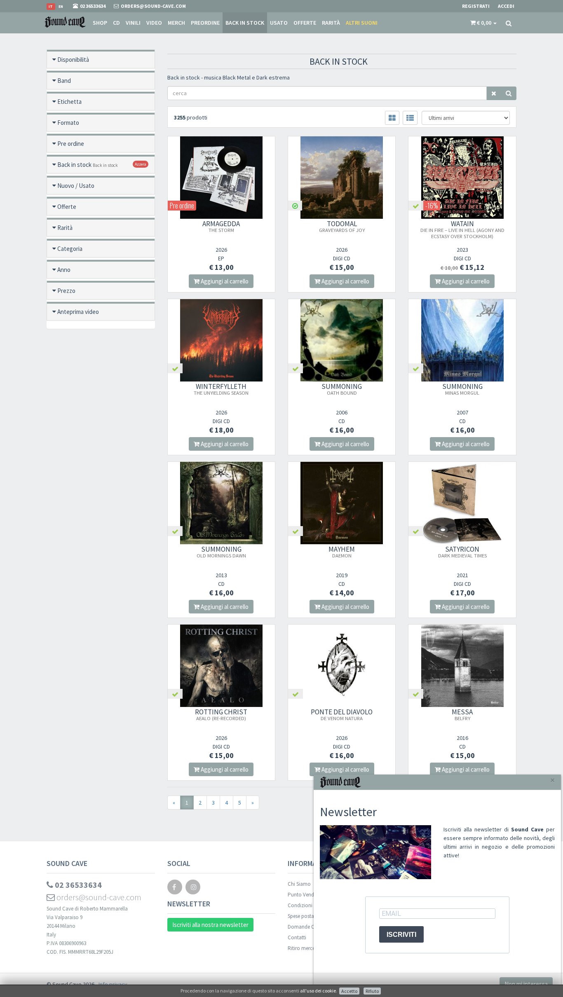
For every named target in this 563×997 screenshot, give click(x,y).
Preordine (205, 22)
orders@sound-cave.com (98, 897)
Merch (176, 22)
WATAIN (462, 229)
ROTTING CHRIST (221, 714)
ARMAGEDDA (221, 226)
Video (154, 22)
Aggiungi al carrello (224, 281)
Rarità (331, 22)
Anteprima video (78, 312)
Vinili (133, 22)
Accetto (349, 991)
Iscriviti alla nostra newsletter (210, 925)
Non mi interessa (526, 984)
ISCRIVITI (401, 934)
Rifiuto (372, 991)
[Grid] (392, 118)
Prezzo (66, 291)
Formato (68, 122)
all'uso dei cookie (318, 991)
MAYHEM (341, 552)
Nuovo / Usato (75, 186)
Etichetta (69, 101)
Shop (100, 22)
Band (64, 80)
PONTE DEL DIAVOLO (342, 714)
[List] (410, 118)
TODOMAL (342, 226)
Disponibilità (73, 59)
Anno (63, 270)
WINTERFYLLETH (221, 389)
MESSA (462, 714)
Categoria (69, 249)
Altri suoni (362, 22)
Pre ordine (70, 143)
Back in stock (244, 22)
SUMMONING (341, 389)
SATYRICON (462, 552)
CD (116, 22)
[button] (483, 22)
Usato (279, 22)
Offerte (304, 22)
